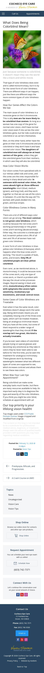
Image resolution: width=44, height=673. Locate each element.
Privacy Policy (12, 661)
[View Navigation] (4, 13)
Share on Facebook (18, 454)
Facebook (18, 594)
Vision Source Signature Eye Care (22, 648)
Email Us (22, 633)
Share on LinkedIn (26, 454)
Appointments (32, 13)
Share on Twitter (22, 454)
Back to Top (22, 666)
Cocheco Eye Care (25, 656)
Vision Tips (26, 449)
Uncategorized (15, 499)
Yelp (22, 594)
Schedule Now (24, 563)
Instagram (26, 594)
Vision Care (13, 504)
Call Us (15, 13)
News (10, 495)
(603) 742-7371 (25, 623)
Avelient (33, 661)
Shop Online (24, 535)
